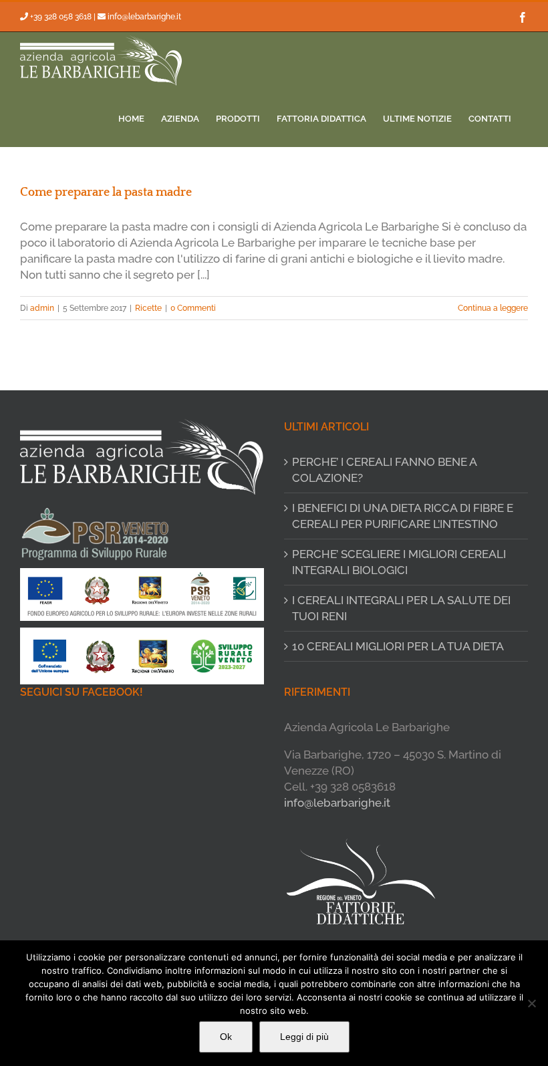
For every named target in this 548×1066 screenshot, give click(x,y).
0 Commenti (193, 308)
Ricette (148, 308)
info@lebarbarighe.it (144, 16)
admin (42, 308)
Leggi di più (304, 1036)
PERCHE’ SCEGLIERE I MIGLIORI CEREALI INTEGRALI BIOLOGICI (399, 562)
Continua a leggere (493, 308)
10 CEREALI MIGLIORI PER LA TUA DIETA (398, 646)
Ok (226, 1036)
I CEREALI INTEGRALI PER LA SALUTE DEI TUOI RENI (401, 608)
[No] (531, 1003)
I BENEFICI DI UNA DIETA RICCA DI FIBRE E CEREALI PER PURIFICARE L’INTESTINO (402, 516)
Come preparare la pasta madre (106, 192)
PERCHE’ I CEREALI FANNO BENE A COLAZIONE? (384, 470)
